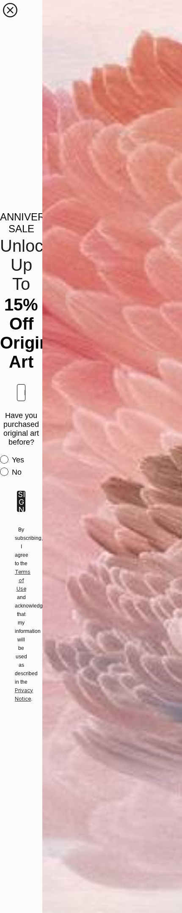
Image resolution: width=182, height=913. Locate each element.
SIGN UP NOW (21, 501)
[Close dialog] (10, 10)
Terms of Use (22, 580)
